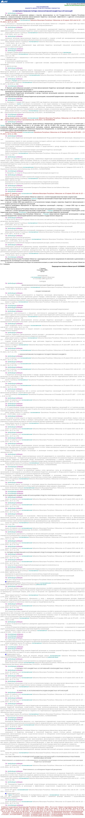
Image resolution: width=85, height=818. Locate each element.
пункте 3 (19, 104)
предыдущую (12, 13)
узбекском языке (41, 584)
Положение (22, 212)
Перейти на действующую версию (74, 5)
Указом (3, 125)
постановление (54, 795)
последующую (12, 48)
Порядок (15, 80)
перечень (34, 198)
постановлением (34, 75)
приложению (67, 52)
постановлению (37, 277)
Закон (10, 795)
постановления (25, 20)
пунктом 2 (77, 158)
